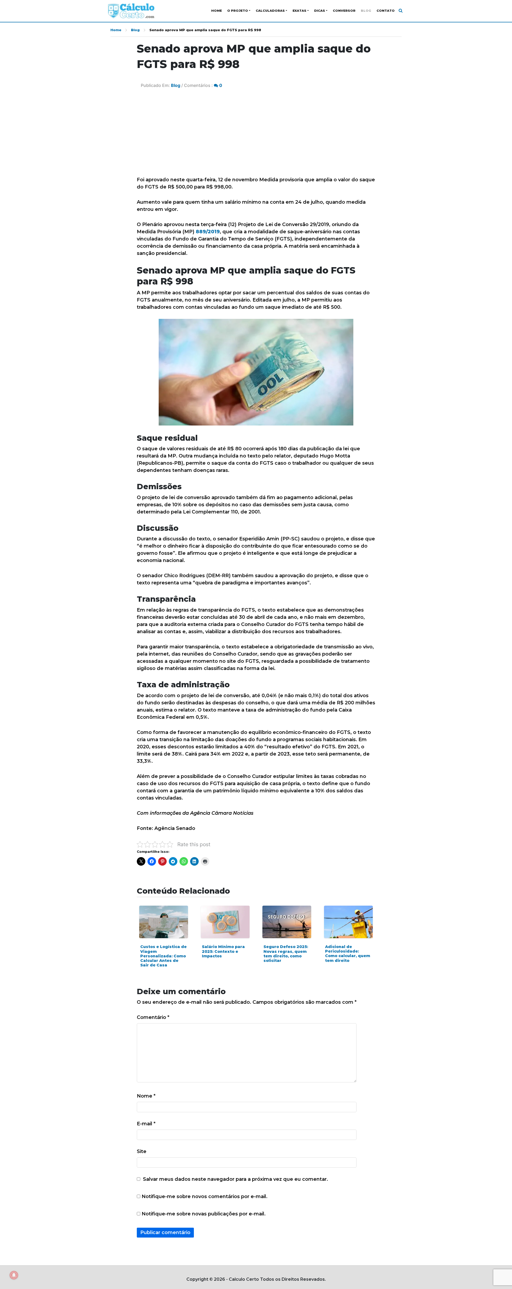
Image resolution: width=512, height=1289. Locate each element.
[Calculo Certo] (131, 11)
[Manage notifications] (14, 1275)
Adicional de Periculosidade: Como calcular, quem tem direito (347, 953)
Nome (146, 1096)
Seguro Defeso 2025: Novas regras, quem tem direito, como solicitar (285, 953)
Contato (386, 11)
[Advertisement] (256, 136)
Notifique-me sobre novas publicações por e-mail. (204, 1214)
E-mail (146, 1124)
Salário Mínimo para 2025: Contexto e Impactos (223, 951)
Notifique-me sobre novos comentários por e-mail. (204, 1196)
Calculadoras (270, 11)
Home (216, 11)
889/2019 (208, 232)
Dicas (319, 11)
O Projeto (237, 11)
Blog (366, 11)
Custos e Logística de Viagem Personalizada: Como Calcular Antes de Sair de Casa (163, 955)
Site (141, 1151)
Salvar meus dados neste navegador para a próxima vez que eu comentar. (235, 1179)
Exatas (299, 11)
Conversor (344, 11)
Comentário (153, 1017)
